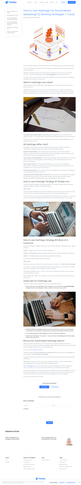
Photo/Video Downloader (28, 464)
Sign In (64, 2)
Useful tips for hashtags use (12, 28)
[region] (40, 482)
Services (29, 2)
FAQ (56, 2)
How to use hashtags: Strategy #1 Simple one (12, 18)
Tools (35, 2)
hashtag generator (31, 366)
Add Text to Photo (45, 460)
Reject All (62, 482)
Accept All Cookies (71, 482)
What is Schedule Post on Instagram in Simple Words (12, 438)
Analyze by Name (27, 466)
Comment (26, 408)
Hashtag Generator (38, 350)
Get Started (71, 2)
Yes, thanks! (44, 387)
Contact (52, 2)
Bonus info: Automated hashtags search (12, 32)
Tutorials (42, 2)
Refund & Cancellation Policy (65, 466)
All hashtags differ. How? (13, 15)
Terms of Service (63, 460)
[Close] (79, 482)
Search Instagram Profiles (29, 468)
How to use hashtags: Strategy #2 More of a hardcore (12, 23)
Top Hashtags (26, 462)
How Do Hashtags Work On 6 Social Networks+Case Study (48, 438)
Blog (47, 2)
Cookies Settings (53, 482)
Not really (55, 387)
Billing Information (63, 464)
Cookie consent (62, 468)
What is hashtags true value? (12, 12)
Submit (49, 422)
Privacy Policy (62, 462)
